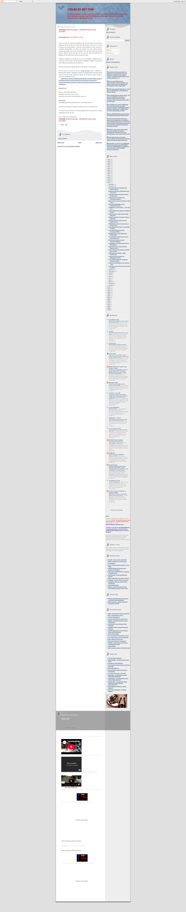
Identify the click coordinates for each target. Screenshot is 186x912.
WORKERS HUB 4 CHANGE (116, 440)
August (111, 273)
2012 (109, 287)
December (111, 184)
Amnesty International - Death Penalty (118, 619)
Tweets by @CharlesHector (113, 62)
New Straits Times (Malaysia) (115, 663)
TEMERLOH (112, 453)
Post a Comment (62, 138)
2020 (109, 170)
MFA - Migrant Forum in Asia (115, 639)
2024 (109, 163)
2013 (109, 182)
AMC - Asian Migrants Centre (115, 615)
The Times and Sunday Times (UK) (117, 673)
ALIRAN (111, 331)
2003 (109, 302)
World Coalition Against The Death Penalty (119, 648)
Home (80, 142)
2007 (109, 295)
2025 (109, 161)
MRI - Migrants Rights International (117, 641)
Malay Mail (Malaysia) (113, 668)
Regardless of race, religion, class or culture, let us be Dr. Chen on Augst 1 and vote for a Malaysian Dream (118, 356)
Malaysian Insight (113, 382)
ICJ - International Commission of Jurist (118, 635)
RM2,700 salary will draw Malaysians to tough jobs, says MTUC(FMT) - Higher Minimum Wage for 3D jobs (118, 90)
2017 (109, 175)
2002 (109, 304)
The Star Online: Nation (115, 428)
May (110, 278)
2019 (109, 172)
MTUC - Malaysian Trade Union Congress (118, 578)
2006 (109, 297)
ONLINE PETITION (85, 70)
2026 (109, 159)
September (112, 271)
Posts (109, 50)
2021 (109, 168)
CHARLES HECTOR (81, 9)
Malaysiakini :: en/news (115, 417)
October (111, 269)
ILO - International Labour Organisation (118, 637)
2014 (109, 180)
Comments (111, 53)
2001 (109, 306)
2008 (109, 294)
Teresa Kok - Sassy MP (114, 393)
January (111, 285)
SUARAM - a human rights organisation (118, 580)
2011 (109, 288)
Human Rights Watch (113, 634)
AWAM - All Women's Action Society (117, 561)
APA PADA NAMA (113, 408)
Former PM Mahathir (114, 407)
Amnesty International (114, 617)
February (111, 283)
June (110, 276)
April (110, 280)
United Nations (112, 646)
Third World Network (113, 585)
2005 (109, 299)
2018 (109, 173)
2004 (109, 301)
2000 (109, 308)
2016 (109, 177)
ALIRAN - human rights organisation (117, 559)
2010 (109, 290)
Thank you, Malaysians (114, 482)
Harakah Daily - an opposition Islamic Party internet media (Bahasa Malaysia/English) (117, 683)
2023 (109, 165)
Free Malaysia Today (114, 319)
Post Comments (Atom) (73, 146)
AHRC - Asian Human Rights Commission (119, 613)
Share (107, 516)
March (110, 281)
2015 (109, 179)
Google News (111, 563)
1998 (109, 309)
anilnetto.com (112, 343)
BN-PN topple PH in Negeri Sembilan (117, 344)
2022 (109, 166)
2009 (109, 292)
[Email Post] (66, 124)
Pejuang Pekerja (113, 465)
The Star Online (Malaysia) (115, 658)
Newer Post (60, 142)
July (110, 274)
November (111, 186)
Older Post (99, 142)
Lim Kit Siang (112, 353)
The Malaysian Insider (114, 480)
